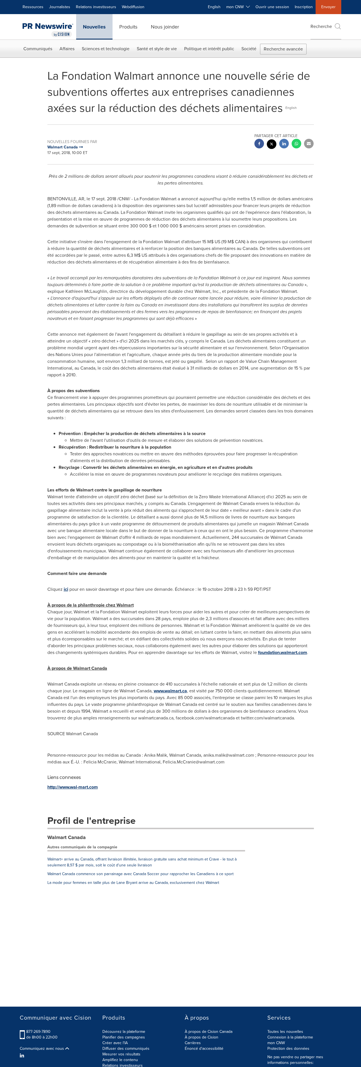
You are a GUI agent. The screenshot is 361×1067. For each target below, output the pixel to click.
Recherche (321, 26)
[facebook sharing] (259, 144)
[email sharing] (309, 144)
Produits (128, 26)
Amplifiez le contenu (120, 1060)
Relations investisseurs (96, 7)
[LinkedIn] (23, 1056)
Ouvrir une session (272, 7)
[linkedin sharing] (284, 144)
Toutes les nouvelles (285, 1032)
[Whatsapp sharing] (296, 144)
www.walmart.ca (170, 691)
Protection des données (288, 1048)
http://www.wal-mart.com (72, 787)
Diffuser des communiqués (125, 1048)
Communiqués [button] (37, 48)
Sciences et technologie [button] (105, 48)
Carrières (193, 1043)
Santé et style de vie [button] (157, 48)
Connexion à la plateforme (290, 1037)
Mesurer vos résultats (121, 1054)
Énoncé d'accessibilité (204, 1048)
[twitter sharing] (271, 144)
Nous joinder (165, 26)
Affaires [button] (67, 48)
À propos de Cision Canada (208, 1032)
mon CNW (276, 1043)
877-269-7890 (38, 1032)
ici (66, 589)
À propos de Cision (201, 1037)
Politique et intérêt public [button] (209, 48)
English (214, 7)
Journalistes (59, 7)
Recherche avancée (283, 49)
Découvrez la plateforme (123, 1032)
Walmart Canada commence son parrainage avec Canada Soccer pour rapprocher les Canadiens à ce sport (140, 874)
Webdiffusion (133, 7)
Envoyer (328, 7)
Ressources (33, 7)
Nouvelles (94, 26)
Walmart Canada (66, 837)
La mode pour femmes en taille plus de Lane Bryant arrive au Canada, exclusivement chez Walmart (133, 883)
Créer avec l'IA (115, 1043)
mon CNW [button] (236, 7)
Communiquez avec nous (42, 1048)
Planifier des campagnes (123, 1037)
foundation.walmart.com (282, 652)
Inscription (304, 7)
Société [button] (248, 48)
